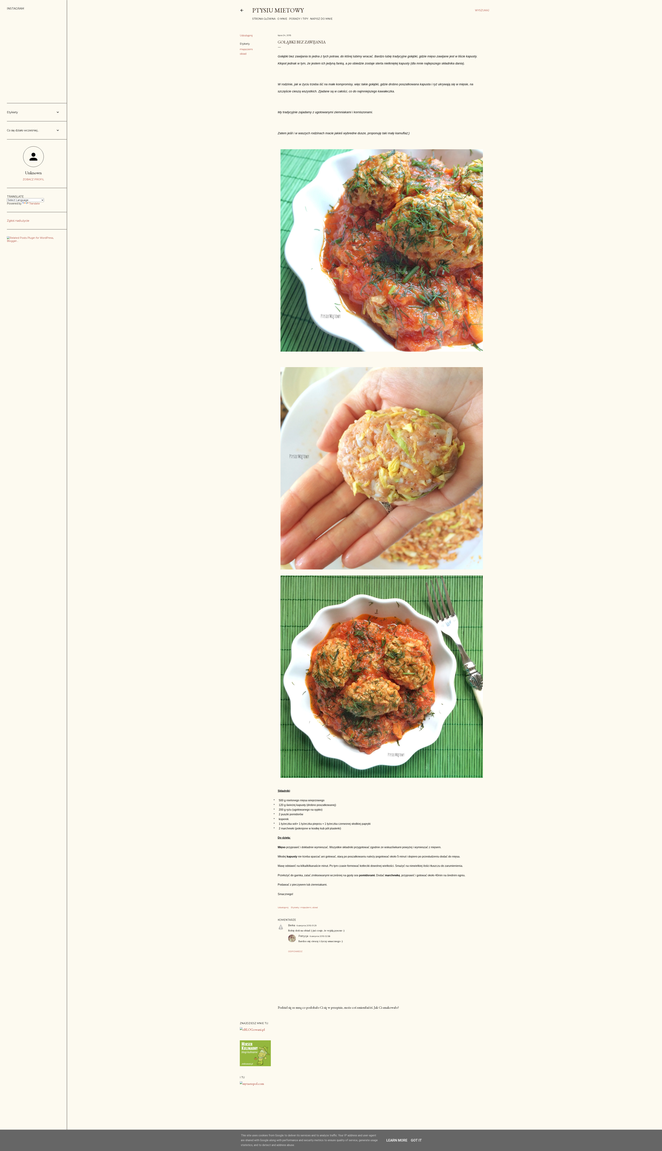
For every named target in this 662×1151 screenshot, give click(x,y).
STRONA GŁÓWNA (263, 18)
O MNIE (282, 18)
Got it (416, 1140)
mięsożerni (246, 49)
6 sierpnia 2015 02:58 (320, 936)
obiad (243, 53)
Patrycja (303, 936)
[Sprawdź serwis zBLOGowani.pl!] (252, 1029)
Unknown (33, 172)
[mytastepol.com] (252, 1083)
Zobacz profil (33, 179)
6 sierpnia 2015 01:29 (307, 925)
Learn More (396, 1140)
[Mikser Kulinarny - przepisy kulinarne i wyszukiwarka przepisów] (255, 1065)
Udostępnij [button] (246, 35)
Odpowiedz (295, 951)
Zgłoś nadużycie (18, 220)
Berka (291, 925)
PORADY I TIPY (298, 18)
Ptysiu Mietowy (278, 10)
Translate (34, 203)
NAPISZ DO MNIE (321, 18)
